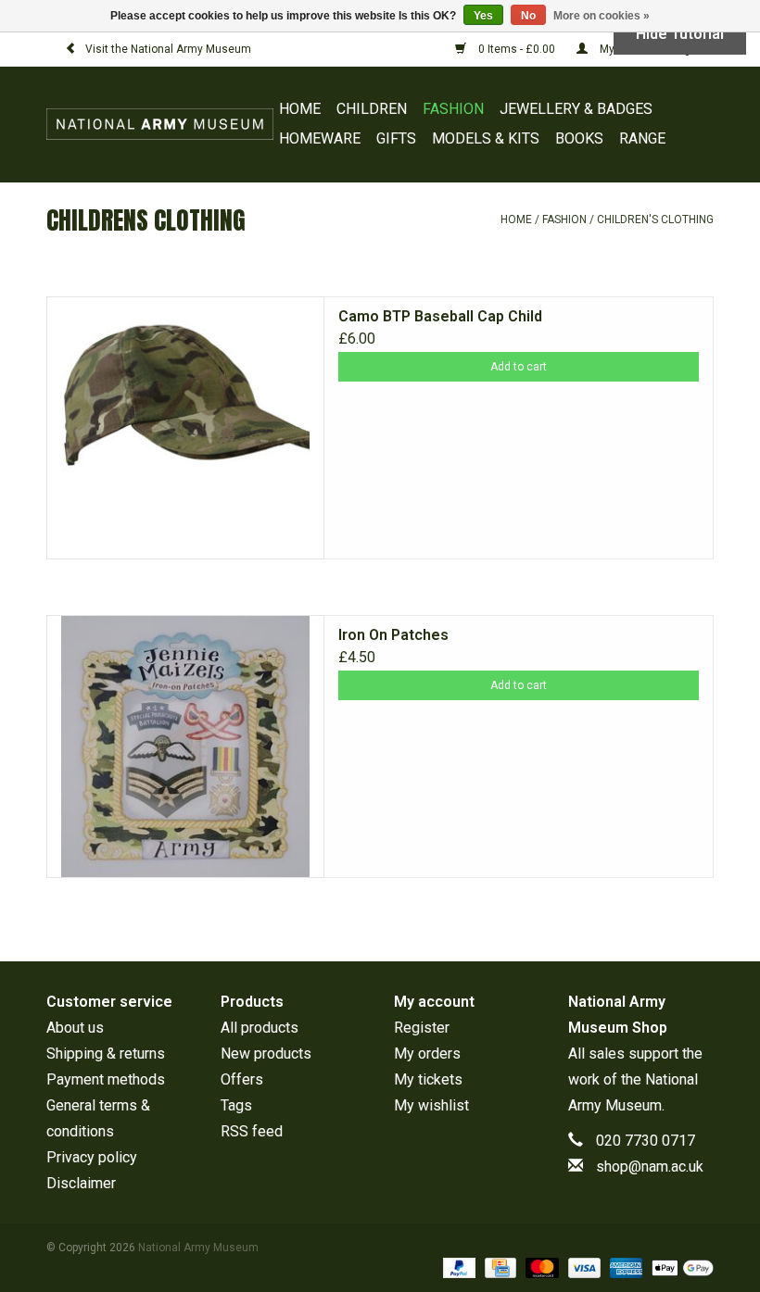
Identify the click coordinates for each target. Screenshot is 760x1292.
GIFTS (396, 138)
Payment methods (105, 1079)
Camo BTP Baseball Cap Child (440, 316)
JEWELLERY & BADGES (576, 109)
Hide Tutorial (680, 34)
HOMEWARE (320, 138)
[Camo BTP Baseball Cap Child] (185, 427)
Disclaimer (81, 1183)
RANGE (642, 138)
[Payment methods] (457, 1267)
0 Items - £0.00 (516, 49)
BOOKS (579, 138)
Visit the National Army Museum (168, 49)
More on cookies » (601, 15)
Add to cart (518, 366)
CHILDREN (371, 109)
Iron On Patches (393, 635)
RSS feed (252, 1131)
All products (259, 1027)
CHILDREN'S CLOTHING (655, 219)
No (528, 15)
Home (300, 109)
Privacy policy (91, 1157)
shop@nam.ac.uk (649, 1166)
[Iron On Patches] (185, 746)
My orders (427, 1053)
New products (266, 1053)
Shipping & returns (105, 1053)
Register (422, 1027)
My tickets (428, 1079)
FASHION (453, 109)
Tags (236, 1105)
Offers (242, 1079)
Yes (483, 15)
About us (75, 1027)
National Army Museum (198, 1247)
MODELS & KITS (485, 138)
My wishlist (431, 1105)
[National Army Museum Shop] (159, 124)
